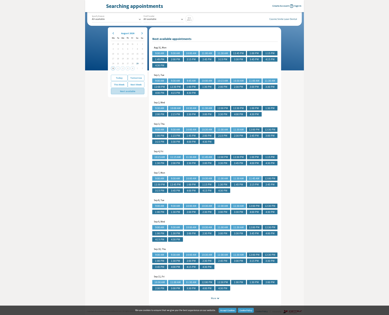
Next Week (136, 84)
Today (119, 77)
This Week (119, 84)
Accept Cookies (227, 310)
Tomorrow (136, 77)
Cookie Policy (245, 310)
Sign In (297, 6)
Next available (127, 91)
